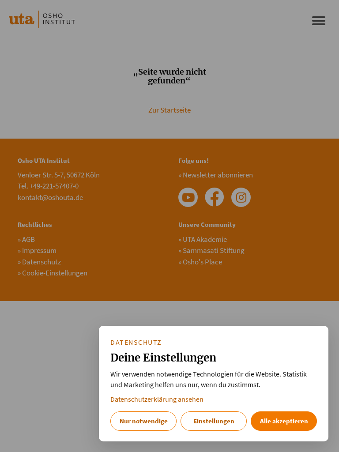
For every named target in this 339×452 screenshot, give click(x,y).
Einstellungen (213, 421)
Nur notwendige (144, 421)
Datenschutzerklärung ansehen (156, 399)
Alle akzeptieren (284, 421)
